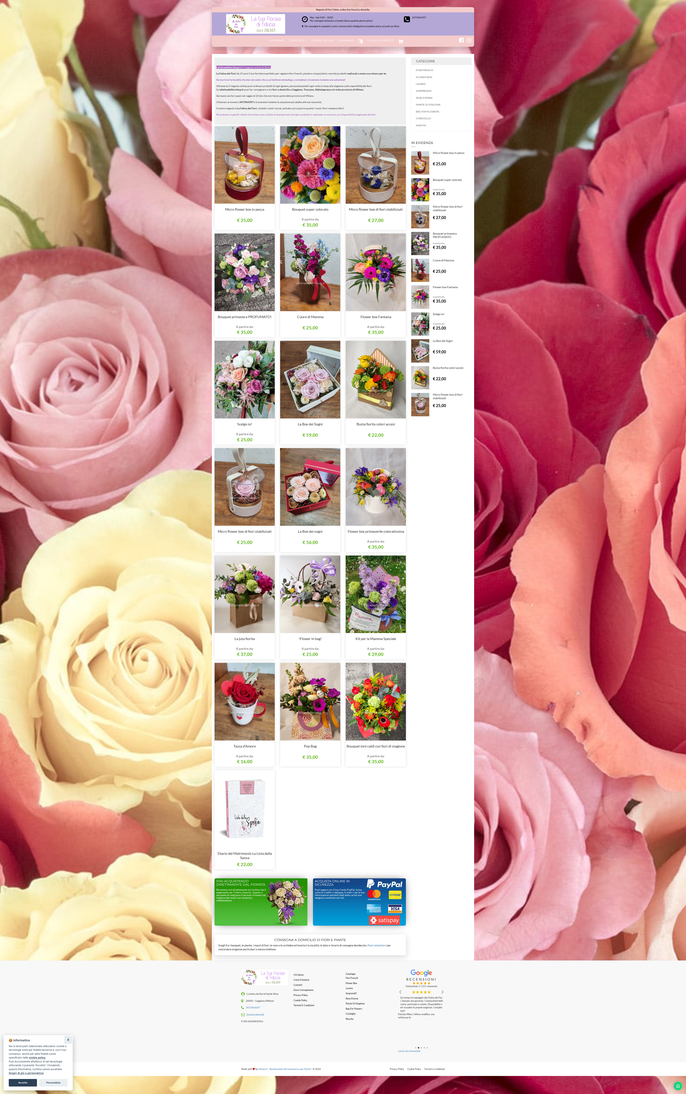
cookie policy (37, 1057)
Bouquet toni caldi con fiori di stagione (376, 746)
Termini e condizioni (304, 1005)
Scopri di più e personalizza (26, 1073)
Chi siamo (299, 974)
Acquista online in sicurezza (332, 883)
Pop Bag (310, 746)
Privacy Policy (397, 1069)
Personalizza (53, 1082)
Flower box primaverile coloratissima (376, 531)
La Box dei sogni (310, 531)
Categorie (425, 61)
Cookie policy (300, 1000)
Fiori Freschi (424, 70)
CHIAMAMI (346, 40)
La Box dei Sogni (310, 424)
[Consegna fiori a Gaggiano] (256, 24)
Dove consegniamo (304, 989)
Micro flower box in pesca (244, 209)
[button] (359, 41)
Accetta (22, 1082)
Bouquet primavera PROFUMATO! (245, 317)
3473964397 (419, 17)
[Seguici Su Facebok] (460, 40)
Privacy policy (301, 995)
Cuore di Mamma (310, 317)
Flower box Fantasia (376, 317)
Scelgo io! (244, 424)
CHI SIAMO (276, 40)
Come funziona (301, 979)
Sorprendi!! (423, 90)
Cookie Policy (414, 1069)
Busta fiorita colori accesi (376, 424)
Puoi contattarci (376, 945)
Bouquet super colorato (310, 209)
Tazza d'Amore (244, 746)
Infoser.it (263, 1069)
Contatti (298, 984)
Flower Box (424, 77)
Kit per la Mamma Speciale (376, 638)
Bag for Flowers (427, 111)
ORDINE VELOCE (322, 40)
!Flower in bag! (310, 638)
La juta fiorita (245, 638)
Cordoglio (423, 118)
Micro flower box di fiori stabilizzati (376, 209)
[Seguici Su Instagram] (467, 40)
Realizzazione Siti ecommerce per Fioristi (290, 1069)
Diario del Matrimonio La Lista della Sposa (245, 855)
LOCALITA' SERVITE (380, 40)
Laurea (421, 83)
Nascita (421, 125)
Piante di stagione (428, 104)
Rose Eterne (424, 97)
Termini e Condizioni (434, 1069)
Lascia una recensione (409, 1051)
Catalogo (297, 40)
